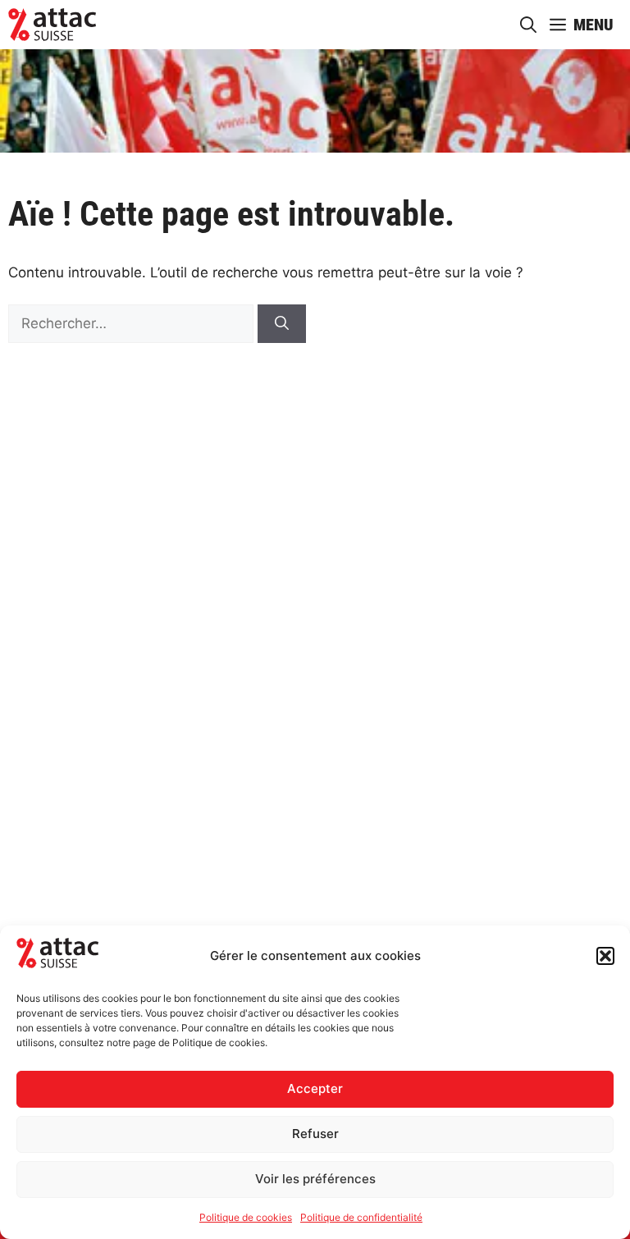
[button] (605, 956)
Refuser (315, 1133)
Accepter (315, 1088)
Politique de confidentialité (361, 1217)
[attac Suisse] (52, 24)
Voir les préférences (315, 1178)
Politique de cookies (245, 1217)
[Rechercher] (282, 324)
